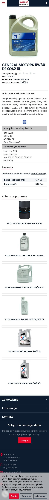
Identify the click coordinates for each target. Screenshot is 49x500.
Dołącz (24, 440)
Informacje (9, 408)
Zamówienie (10, 400)
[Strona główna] (24, 3)
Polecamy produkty (14, 196)
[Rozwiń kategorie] (3, 3)
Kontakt (7, 417)
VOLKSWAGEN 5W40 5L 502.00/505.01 (24, 287)
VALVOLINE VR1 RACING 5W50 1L (24, 383)
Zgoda (14, 496)
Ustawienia (40, 496)
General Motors (21, 79)
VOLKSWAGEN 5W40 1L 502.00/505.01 (24, 319)
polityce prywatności (21, 489)
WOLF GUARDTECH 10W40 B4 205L (24, 223)
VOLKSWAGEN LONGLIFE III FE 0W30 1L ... (24, 257)
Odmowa (26, 496)
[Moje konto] (46, 3)
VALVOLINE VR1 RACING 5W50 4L (24, 351)
